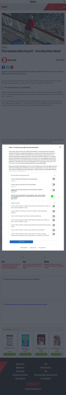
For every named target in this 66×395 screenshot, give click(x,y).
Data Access (33, 247)
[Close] (60, 147)
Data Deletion (23, 247)
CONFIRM (21, 241)
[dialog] (33, 197)
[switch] (53, 179)
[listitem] (33, 175)
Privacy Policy (42, 247)
